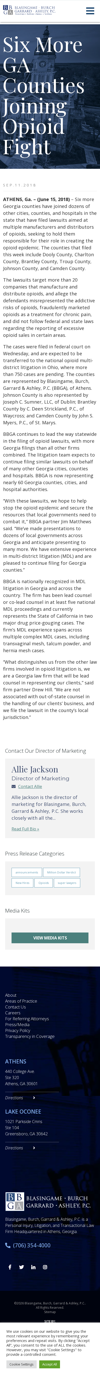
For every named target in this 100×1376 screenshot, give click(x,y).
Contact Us (15, 1007)
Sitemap (50, 1312)
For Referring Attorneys (27, 1019)
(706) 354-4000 (32, 1245)
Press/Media (17, 1024)
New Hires (22, 883)
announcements (27, 872)
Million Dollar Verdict (61, 872)
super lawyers (67, 883)
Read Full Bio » (25, 829)
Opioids (43, 883)
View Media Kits (50, 938)
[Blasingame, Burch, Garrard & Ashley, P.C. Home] (29, 10)
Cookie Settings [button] (21, 1364)
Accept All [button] (49, 1364)
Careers (13, 1013)
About (10, 995)
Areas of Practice (21, 1001)
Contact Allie (30, 786)
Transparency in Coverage (30, 1036)
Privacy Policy (17, 1030)
